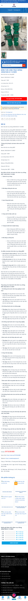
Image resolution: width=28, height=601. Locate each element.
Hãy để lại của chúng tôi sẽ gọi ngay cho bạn (15, 62)
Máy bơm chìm (20, 114)
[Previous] (3, 33)
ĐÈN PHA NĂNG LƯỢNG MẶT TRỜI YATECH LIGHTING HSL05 (20, 507)
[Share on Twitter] (7, 119)
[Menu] (2, 5)
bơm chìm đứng (6, 114)
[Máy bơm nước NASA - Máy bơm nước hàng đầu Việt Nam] (14, 5)
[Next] (25, 33)
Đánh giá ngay (14, 543)
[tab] (14, 124)
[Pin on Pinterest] (12, 119)
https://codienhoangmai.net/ (12, 458)
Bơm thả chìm (14, 114)
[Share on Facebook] (5, 119)
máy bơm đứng (13, 115)
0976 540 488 (16, 108)
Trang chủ (10, 10)
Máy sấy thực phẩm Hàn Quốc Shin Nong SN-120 (20, 522)
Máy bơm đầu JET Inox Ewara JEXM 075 (20, 492)
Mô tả (3, 124)
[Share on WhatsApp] (2, 119)
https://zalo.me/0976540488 (13, 455)
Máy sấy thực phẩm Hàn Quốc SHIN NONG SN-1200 (7, 522)
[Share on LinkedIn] (14, 119)
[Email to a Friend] (9, 119)
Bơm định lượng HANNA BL (7, 491)
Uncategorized (17, 10)
